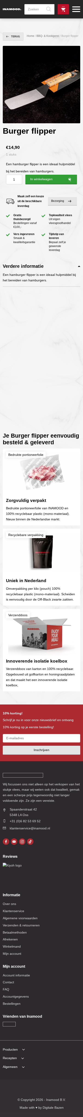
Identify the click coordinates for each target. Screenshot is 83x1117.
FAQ (6, 989)
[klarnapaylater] (21, 1089)
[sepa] (54, 1089)
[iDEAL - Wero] (13, 1089)
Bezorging (57, 201)
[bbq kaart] (70, 1089)
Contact (8, 982)
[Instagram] (22, 841)
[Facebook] (6, 841)
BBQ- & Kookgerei (47, 36)
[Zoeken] (48, 9)
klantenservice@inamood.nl (30, 828)
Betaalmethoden (15, 932)
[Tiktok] (30, 841)
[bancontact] (37, 1089)
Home (30, 36)
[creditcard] (29, 1089)
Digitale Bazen (53, 1107)
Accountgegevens (16, 996)
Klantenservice (13, 911)
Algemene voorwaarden (20, 918)
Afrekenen (10, 939)
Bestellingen (12, 1003)
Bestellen (63, 9)
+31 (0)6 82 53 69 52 (25, 821)
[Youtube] (14, 841)
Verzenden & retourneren (21, 925)
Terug (15, 36)
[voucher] (62, 1089)
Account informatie (16, 975)
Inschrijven (41, 750)
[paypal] (46, 1089)
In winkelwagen (41, 179)
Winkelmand (12, 946)
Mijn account (12, 953)
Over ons (9, 904)
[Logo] (12, 9)
